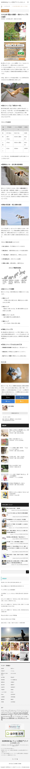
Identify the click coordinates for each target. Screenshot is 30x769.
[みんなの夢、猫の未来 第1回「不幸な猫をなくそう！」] (5, 656)
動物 (22, 713)
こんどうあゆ (3, 692)
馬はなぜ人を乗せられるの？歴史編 (8, 619)
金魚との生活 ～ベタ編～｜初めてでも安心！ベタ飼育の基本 (13, 622)
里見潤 (2, 668)
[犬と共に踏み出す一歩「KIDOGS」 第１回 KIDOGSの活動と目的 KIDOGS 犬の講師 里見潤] (5, 646)
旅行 (21, 714)
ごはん (6, 710)
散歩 (19, 714)
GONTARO (13, 694)
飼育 (28, 718)
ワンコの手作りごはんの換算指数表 (8, 589)
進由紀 (16, 466)
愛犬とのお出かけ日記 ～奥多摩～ (14, 508)
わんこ (15, 710)
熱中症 (4, 716)
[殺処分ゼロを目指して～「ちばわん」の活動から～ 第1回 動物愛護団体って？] (24, 646)
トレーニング (12, 711)
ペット (23, 712)
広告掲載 (19, 763)
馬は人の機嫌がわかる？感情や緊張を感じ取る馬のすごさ (12, 586)
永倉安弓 (3, 687)
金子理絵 (3, 677)
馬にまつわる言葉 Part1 (15, 465)
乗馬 (15, 713)
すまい (16, 564)
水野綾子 (12, 682)
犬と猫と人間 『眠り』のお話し (17, 456)
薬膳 (10, 718)
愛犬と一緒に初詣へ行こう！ (16, 438)
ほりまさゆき (13, 673)
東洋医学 (25, 714)
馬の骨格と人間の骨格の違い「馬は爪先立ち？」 (16, 537)
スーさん (12, 670)
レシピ (12, 713)
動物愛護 (25, 713)
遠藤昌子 (12, 684)
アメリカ (18, 710)
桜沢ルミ (12, 668)
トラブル (15, 534)
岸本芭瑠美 (13, 696)
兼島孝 (12, 699)
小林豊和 (3, 696)
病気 (4, 718)
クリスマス (23, 710)
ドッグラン (18, 711)
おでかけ (17, 440)
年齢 (8, 714)
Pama (2, 694)
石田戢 (2, 701)
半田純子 (3, 670)
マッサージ (8, 713)
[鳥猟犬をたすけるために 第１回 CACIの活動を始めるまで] (15, 656)
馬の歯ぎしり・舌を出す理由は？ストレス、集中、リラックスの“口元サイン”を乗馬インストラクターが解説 (17, 548)
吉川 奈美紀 (19, 18)
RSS (17, 759)
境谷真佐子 (13, 687)
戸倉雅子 (3, 689)
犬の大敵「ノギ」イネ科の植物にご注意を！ (15, 541)
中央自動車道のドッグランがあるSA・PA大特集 (16, 519)
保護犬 (17, 713)
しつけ (8, 710)
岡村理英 (3, 679)
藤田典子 (3, 699)
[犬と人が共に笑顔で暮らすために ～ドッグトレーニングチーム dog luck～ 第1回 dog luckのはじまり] (15, 634)
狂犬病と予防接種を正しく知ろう (17, 483)
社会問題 (7, 718)
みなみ (16, 495)
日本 (22, 714)
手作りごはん (13, 714)
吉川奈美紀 (8, 18)
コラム (26, 710)
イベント (16, 477)
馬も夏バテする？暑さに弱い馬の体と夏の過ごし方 (11, 582)
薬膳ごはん (15, 718)
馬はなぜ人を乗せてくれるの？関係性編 (9, 615)
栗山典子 (12, 677)
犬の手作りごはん (20, 716)
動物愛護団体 (4, 714)
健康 (20, 713)
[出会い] (24, 656)
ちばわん (12, 710)
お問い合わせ (11, 763)
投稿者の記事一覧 (15, 413)
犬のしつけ (15, 716)
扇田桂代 (3, 682)
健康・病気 (17, 433)
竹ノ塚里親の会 (14, 679)
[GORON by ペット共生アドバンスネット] (13, 2)
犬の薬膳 (25, 716)
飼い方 (25, 718)
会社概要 (15, 763)
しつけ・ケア (14, 527)
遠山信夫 (3, 684)
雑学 (12, 18)
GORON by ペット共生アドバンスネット (15, 742)
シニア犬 (7, 711)
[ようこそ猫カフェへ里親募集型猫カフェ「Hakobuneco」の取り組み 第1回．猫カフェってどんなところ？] (15, 646)
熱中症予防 (8, 716)
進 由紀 (21, 538)
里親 (23, 718)
